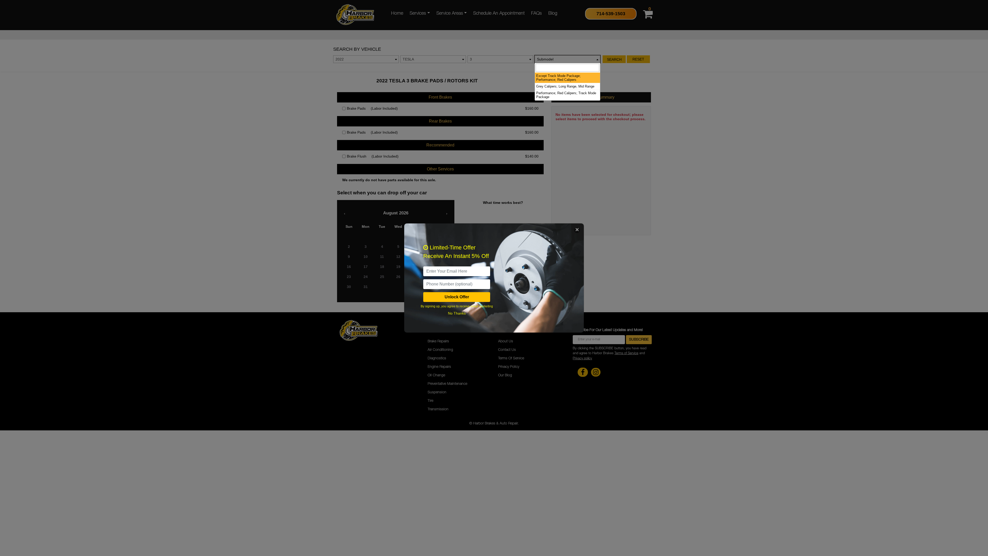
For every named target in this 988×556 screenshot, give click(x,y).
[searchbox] (567, 68)
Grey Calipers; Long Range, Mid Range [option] (565, 86)
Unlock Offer (457, 297)
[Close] (577, 230)
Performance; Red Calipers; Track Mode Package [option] (566, 95)
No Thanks (457, 313)
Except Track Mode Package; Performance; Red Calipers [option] (558, 78)
